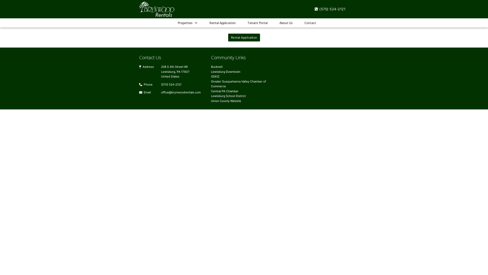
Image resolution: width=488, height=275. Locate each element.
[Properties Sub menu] (195, 22)
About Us (286, 23)
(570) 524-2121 (332, 9)
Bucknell (217, 67)
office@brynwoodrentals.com (181, 92)
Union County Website (226, 101)
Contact (310, 23)
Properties (185, 23)
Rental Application (222, 23)
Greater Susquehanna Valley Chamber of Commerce (238, 84)
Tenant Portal (257, 23)
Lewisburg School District (228, 96)
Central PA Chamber (224, 91)
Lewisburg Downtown (225, 72)
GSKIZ (215, 76)
